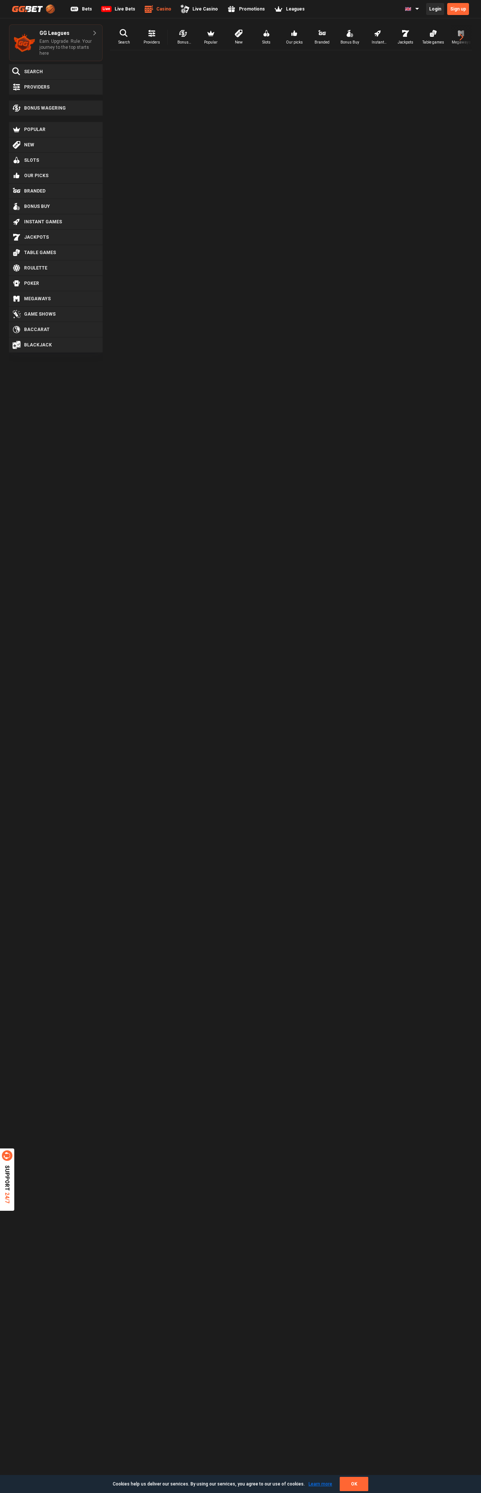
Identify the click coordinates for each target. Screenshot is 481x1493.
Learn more (320, 1484)
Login (435, 9)
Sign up (458, 9)
